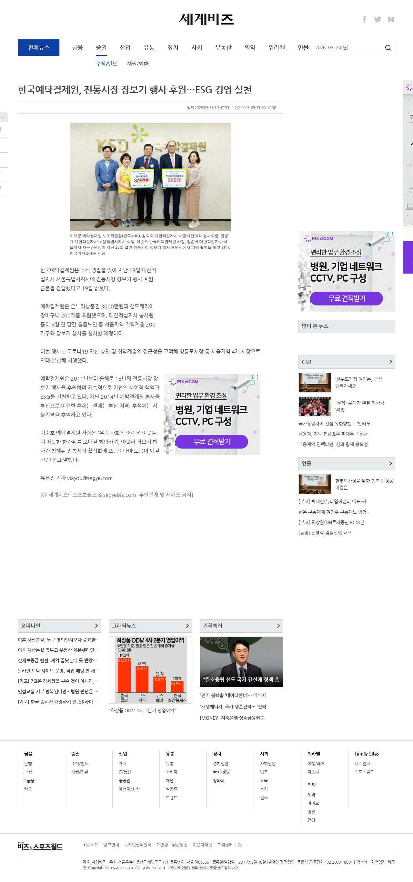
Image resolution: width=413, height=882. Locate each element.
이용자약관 (202, 844)
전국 (264, 797)
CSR (306, 362)
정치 (172, 47)
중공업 (124, 780)
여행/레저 (316, 763)
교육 (264, 780)
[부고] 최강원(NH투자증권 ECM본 (331, 522)
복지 (264, 789)
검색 (388, 48)
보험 (28, 771)
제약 (311, 794)
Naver (391, 19)
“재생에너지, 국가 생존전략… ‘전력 (233, 706)
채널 (170, 780)
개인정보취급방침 (171, 844)
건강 (311, 820)
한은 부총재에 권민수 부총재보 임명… (334, 512)
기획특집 (212, 626)
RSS (240, 845)
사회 (196, 47)
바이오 (313, 803)
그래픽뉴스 (124, 626)
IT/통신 (125, 771)
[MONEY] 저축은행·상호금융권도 (232, 717)
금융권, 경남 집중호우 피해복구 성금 (333, 433)
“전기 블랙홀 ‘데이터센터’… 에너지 (233, 695)
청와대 (219, 780)
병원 (311, 811)
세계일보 (362, 763)
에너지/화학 (129, 789)
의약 (250, 47)
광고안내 (111, 844)
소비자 (171, 771)
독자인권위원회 (137, 844)
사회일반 (268, 763)
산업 (125, 47)
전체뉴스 (39, 47)
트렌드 (171, 797)
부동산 (223, 47)
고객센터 (225, 844)
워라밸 (276, 47)
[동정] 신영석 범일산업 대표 (325, 532)
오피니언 (30, 626)
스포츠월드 (364, 771)
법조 (264, 771)
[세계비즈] (206, 19)
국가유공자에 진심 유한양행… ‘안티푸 (334, 423)
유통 (149, 47)
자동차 (313, 771)
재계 (122, 763)
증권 (101, 47)
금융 (77, 47)
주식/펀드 (106, 64)
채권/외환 (137, 64)
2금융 (29, 780)
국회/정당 (221, 771)
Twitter (378, 19)
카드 (28, 789)
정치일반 (220, 763)
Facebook (364, 19)
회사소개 (90, 844)
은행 (28, 763)
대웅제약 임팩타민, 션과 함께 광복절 (333, 444)
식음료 (171, 789)
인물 (303, 47)
